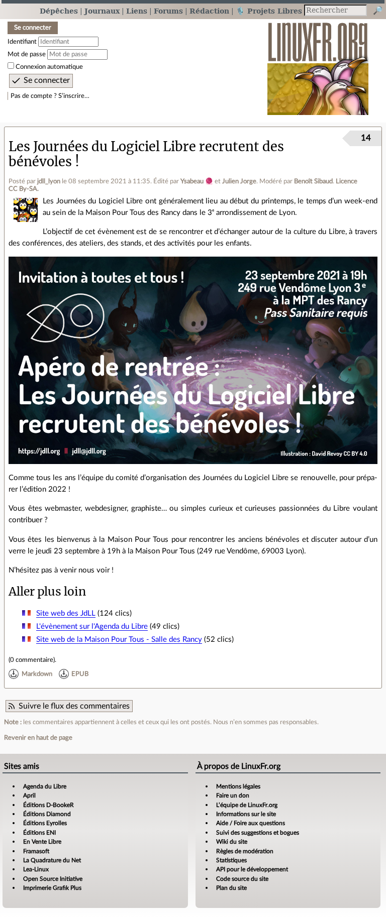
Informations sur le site (246, 814)
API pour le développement (252, 869)
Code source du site (242, 879)
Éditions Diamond (47, 814)
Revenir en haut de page (38, 738)
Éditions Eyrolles (45, 823)
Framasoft (36, 851)
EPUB (79, 674)
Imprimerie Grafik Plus (52, 888)
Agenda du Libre (44, 786)
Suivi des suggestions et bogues (257, 833)
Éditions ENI (39, 833)
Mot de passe (27, 54)
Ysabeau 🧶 (196, 181)
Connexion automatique (49, 67)
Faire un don (232, 795)
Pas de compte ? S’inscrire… (50, 96)
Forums (168, 11)
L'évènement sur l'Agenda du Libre (92, 626)
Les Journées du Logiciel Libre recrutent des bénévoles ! (146, 154)
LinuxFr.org (317, 63)
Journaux (102, 11)
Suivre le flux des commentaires (74, 706)
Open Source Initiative (52, 879)
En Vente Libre (42, 842)
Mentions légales (238, 786)
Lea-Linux (36, 869)
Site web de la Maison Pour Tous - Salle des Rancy (119, 639)
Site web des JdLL (65, 613)
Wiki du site (231, 842)
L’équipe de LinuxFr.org (246, 805)
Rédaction (209, 11)
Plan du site (231, 888)
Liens (136, 11)
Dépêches (59, 11)
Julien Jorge (239, 181)
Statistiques (231, 860)
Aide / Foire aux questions (250, 823)
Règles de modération (244, 851)
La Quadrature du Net (52, 860)
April (29, 795)
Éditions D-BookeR (48, 805)
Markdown (37, 674)
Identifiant (22, 42)
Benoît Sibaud (313, 181)
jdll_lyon (48, 181)
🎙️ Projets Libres (269, 11)
